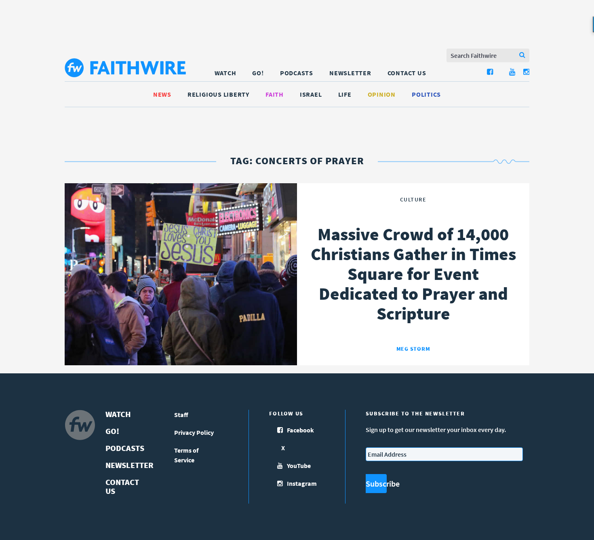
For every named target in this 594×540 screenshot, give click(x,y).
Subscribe (376, 484)
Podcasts (296, 73)
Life (345, 94)
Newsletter (350, 73)
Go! (257, 73)
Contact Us (407, 73)
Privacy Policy (194, 432)
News (162, 94)
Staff (181, 415)
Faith (274, 94)
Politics (426, 94)
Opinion (382, 94)
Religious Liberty (218, 94)
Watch (225, 73)
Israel (311, 94)
